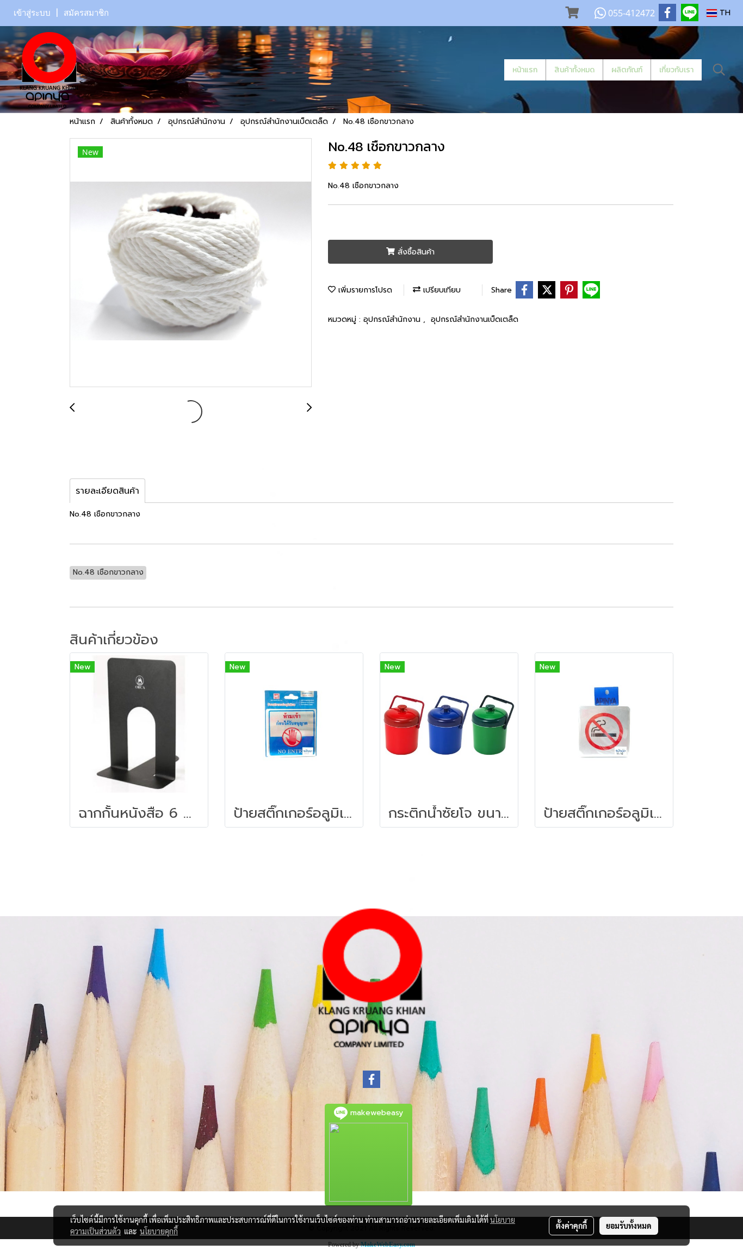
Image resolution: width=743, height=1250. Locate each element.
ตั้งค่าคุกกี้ (571, 1225)
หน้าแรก (524, 70)
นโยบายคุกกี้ (159, 1231)
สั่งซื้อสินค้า (415, 252)
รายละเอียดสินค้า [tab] (107, 490)
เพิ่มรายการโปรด (364, 290)
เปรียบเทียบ (440, 290)
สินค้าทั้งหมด (574, 70)
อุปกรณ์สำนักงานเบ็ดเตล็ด (474, 319)
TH (723, 12)
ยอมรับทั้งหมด (629, 1225)
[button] (719, 69)
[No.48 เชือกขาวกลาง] (190, 263)
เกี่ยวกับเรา (676, 70)
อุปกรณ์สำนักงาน (393, 319)
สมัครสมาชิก (86, 13)
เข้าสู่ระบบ (32, 13)
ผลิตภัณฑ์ (626, 70)
